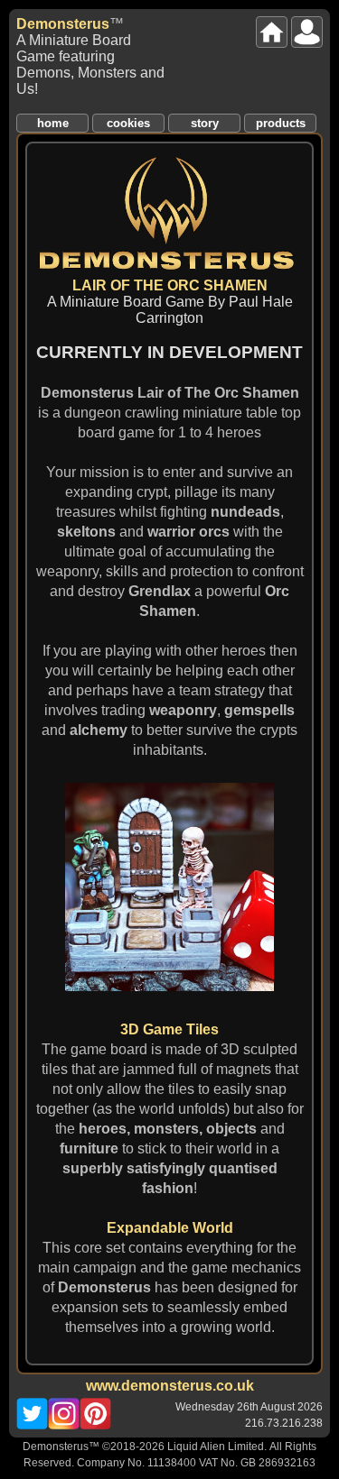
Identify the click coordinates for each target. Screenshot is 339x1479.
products (281, 123)
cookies (128, 123)
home (53, 123)
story (205, 123)
